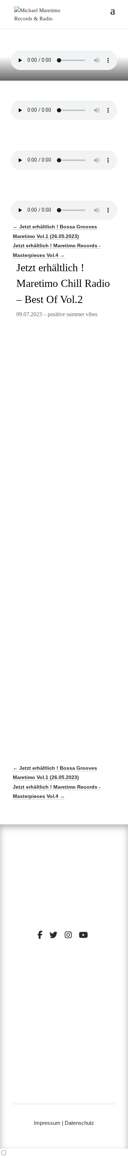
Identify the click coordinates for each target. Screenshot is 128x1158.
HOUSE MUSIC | (47, 991)
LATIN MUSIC (85, 991)
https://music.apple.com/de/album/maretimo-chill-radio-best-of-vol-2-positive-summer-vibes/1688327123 (63, 464)
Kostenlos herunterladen (71, 497)
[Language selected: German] (64, 1153)
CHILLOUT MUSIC (41, 985)
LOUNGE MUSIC (89, 985)
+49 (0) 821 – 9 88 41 (64, 1083)
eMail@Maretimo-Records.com (64, 1092)
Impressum (47, 1123)
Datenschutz (79, 1123)
